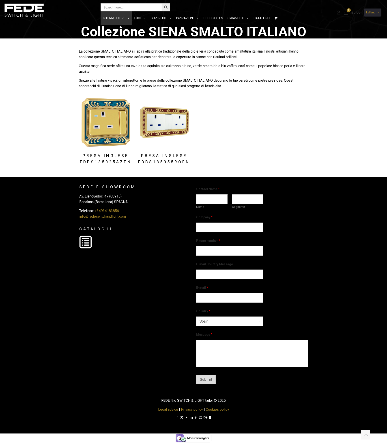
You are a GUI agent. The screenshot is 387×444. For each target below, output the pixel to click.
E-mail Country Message (214, 264)
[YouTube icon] (186, 417)
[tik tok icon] (210, 417)
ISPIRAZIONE (185, 18)
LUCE (138, 18)
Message (204, 334)
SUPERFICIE (159, 18)
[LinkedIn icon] (191, 417)
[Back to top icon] (365, 435)
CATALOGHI (262, 18)
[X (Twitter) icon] (181, 417)
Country (203, 311)
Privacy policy (192, 409)
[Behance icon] (205, 417)
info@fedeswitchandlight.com (102, 216)
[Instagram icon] (200, 417)
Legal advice (168, 409)
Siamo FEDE (236, 18)
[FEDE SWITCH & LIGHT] (24, 10)
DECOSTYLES (213, 18)
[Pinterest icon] (196, 417)
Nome (200, 206)
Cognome (238, 206)
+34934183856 (107, 211)
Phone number (208, 240)
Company (204, 217)
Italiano (371, 12)
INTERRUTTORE (114, 18)
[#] (276, 18)
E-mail (202, 287)
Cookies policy (217, 409)
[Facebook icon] (177, 417)
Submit (206, 379)
